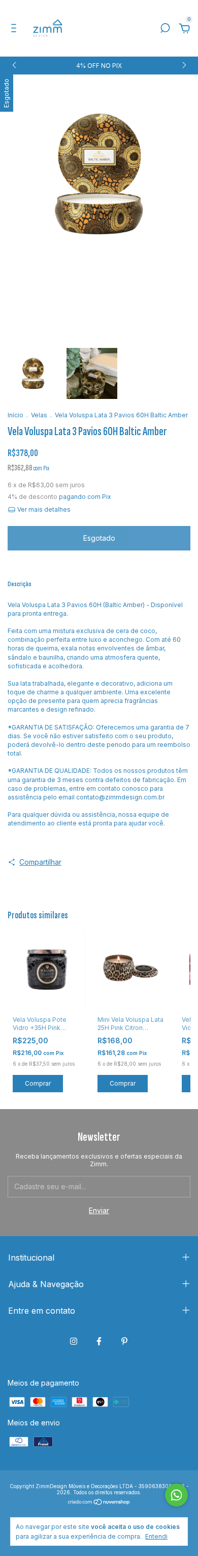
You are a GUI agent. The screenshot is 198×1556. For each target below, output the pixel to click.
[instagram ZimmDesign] (74, 1341)
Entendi (156, 1536)
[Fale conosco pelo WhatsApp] (176, 1495)
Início (15, 415)
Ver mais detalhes (43, 509)
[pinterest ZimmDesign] (124, 1341)
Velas (39, 415)
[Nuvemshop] (99, 1502)
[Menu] (15, 29)
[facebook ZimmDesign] (99, 1341)
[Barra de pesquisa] (165, 29)
